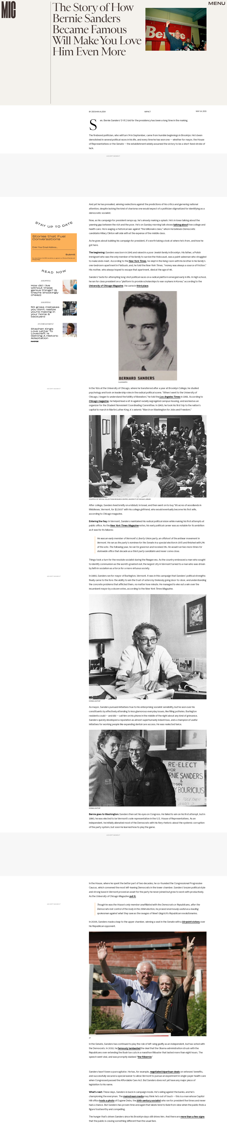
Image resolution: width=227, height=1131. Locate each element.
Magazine (118, 285)
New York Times (137, 261)
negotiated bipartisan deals (165, 1071)
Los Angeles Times (170, 396)
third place (142, 285)
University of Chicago (100, 285)
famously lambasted (129, 1048)
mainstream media (133, 1096)
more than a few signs (192, 1116)
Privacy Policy (36, 259)
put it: (133, 896)
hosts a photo (106, 1100)
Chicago (93, 401)
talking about (180, 224)
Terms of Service (68, 258)
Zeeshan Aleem (98, 112)
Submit (70, 254)
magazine (103, 401)
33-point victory (191, 921)
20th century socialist (149, 1100)
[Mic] (9, 9)
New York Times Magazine (124, 525)
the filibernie (145, 1057)
